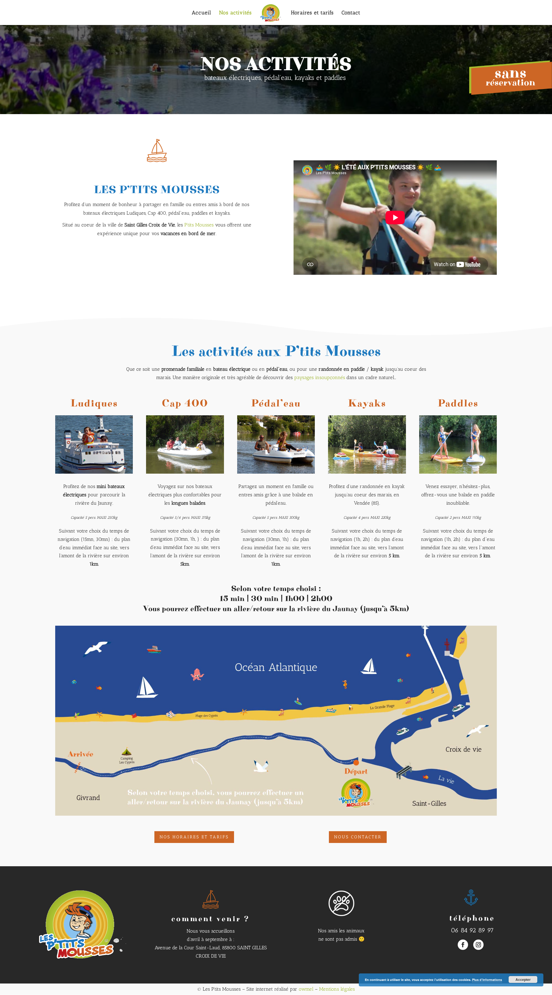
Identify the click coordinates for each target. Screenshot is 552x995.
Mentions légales (337, 989)
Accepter (523, 979)
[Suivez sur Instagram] (478, 945)
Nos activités (235, 13)
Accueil (201, 13)
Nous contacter (358, 837)
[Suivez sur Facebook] (463, 945)
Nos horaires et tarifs (194, 837)
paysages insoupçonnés (319, 377)
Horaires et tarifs (312, 13)
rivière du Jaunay (327, 609)
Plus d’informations (487, 979)
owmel (306, 989)
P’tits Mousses (199, 225)
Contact (351, 13)
